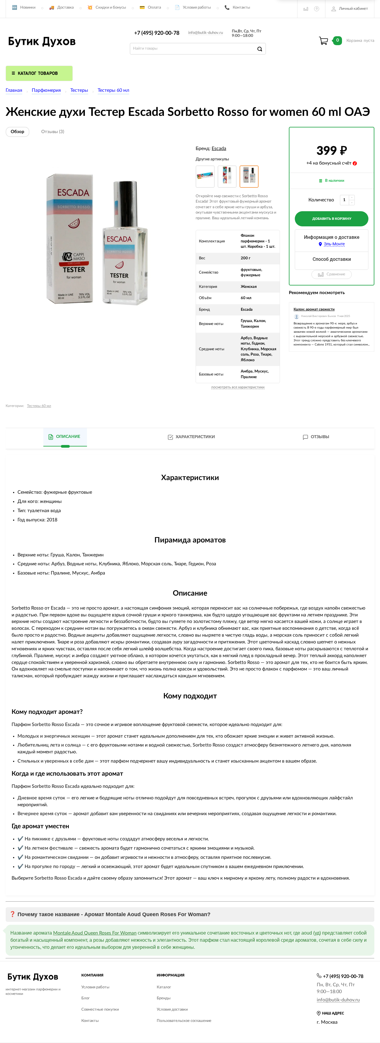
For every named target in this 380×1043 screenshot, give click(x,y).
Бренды (163, 998)
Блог (85, 998)
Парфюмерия (46, 90)
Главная (14, 90)
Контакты (241, 8)
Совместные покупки (100, 1010)
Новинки (27, 8)
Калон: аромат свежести (314, 309)
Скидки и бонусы (111, 8)
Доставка (65, 8)
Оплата (154, 8)
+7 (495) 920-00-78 (156, 33)
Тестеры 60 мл (113, 90)
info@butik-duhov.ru (205, 33)
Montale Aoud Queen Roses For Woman (95, 933)
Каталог (164, 987)
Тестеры (79, 90)
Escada (219, 148)
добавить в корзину (331, 218)
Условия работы (197, 8)
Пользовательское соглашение (184, 1021)
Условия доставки (172, 1010)
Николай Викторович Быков (318, 316)
